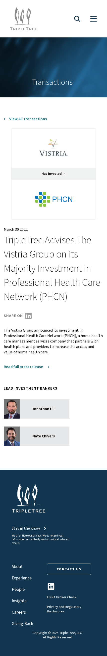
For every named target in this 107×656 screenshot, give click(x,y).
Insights (19, 601)
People (18, 589)
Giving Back (22, 624)
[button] (77, 19)
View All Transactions (28, 119)
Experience (22, 578)
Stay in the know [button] (26, 528)
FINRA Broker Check (61, 597)
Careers (19, 612)
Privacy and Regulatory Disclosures (64, 609)
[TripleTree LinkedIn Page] (51, 588)
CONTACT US (69, 569)
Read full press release (24, 367)
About (17, 567)
